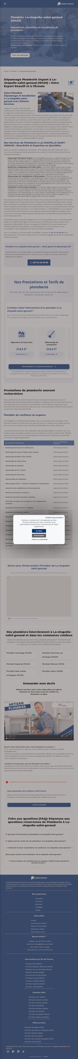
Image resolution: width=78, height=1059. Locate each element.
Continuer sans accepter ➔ (54, 517)
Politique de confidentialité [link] (39, 539)
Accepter (39, 531)
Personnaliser (39, 535)
